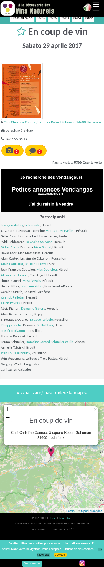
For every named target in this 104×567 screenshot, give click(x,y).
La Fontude (32, 225)
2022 (89, 18)
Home (53, 518)
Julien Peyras (10, 303)
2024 (65, 18)
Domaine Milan (32, 286)
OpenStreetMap (91, 510)
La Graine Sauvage (39, 242)
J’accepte (60, 555)
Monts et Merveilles (59, 231)
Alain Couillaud (12, 264)
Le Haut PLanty (35, 264)
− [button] (8, 417)
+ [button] (8, 409)
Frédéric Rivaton (13, 331)
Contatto (64, 518)
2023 (77, 18)
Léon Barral (42, 247)
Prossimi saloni (22, 18)
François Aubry (12, 225)
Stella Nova (45, 325)
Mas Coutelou (47, 270)
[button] (22, 33)
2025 (53, 18)
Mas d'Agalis (31, 281)
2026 (41, 18)
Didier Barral (10, 247)
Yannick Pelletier (12, 297)
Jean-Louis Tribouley (15, 353)
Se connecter (32, 563)
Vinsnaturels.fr (27, 8)
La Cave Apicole (41, 320)
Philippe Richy (11, 325)
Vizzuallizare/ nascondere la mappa (52, 393)
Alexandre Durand (14, 275)
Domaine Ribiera (33, 308)
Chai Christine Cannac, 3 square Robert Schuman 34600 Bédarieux (53, 122)
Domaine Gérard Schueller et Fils (49, 342)
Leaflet (70, 510)
